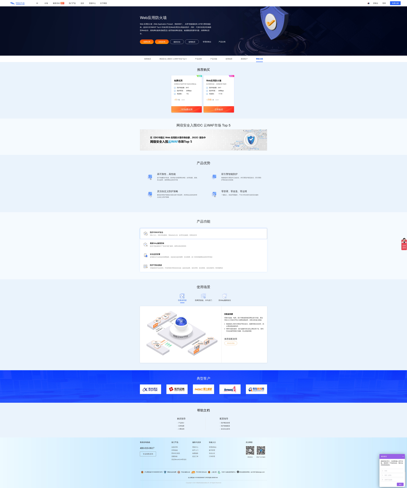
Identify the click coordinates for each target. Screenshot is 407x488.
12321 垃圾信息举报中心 (228, 472)
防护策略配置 (225, 426)
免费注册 (395, 3)
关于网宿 (103, 3)
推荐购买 (147, 59)
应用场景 (181, 426)
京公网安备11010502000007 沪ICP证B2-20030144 (203, 477)
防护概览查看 (225, 423)
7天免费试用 (186, 109)
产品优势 (198, 59)
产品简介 (181, 423)
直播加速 (174, 456)
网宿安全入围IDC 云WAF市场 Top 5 (173, 59)
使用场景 (229, 59)
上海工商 (214, 472)
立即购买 (219, 109)
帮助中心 (195, 447)
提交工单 (195, 456)
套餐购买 (192, 42)
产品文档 (222, 41)
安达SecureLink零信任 (177, 459)
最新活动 (58, 3)
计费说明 (181, 429)
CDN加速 (174, 450)
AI (37, 3)
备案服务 (195, 453)
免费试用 (146, 41)
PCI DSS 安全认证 (201, 472)
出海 (46, 3)
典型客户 (244, 59)
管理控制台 (207, 41)
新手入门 (195, 450)
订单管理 (212, 456)
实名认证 (212, 453)
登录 (384, 3)
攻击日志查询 (225, 429)
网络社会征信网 (171, 472)
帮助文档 (259, 59)
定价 (82, 3)
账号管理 (212, 450)
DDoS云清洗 (230, 343)
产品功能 (213, 59)
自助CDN (174, 447)
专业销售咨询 (148, 454)
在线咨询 (161, 41)
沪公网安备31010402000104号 (154, 472)
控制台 (375, 3)
